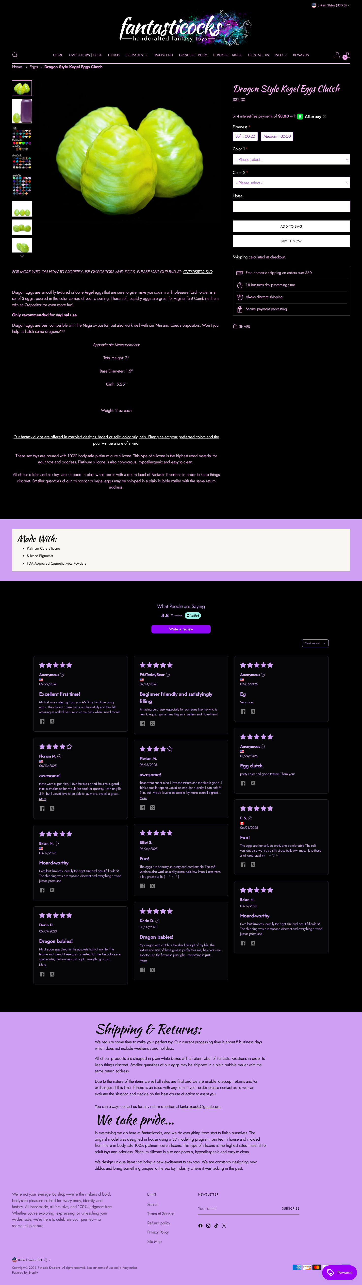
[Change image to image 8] (22, 246)
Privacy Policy (158, 1232)
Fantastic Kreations (49, 1267)
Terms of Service (160, 1214)
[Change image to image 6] (22, 209)
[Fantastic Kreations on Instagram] (209, 1226)
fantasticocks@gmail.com (200, 1106)
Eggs (34, 67)
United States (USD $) (332, 5)
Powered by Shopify (25, 1272)
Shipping (240, 257)
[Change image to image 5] (22, 186)
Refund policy (158, 1223)
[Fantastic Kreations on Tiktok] (217, 1226)
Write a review (181, 629)
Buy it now (291, 241)
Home (17, 67)
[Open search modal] (15, 55)
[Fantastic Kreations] (181, 28)
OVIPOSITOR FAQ (198, 272)
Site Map (154, 1241)
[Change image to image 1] (22, 88)
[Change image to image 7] (22, 227)
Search (153, 1204)
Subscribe (290, 1208)
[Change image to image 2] (22, 111)
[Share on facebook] (42, 722)
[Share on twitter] (52, 722)
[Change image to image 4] (22, 162)
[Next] (22, 256)
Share (245, 326)
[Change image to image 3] (22, 138)
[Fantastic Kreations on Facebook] (201, 1226)
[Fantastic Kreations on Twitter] (225, 1226)
